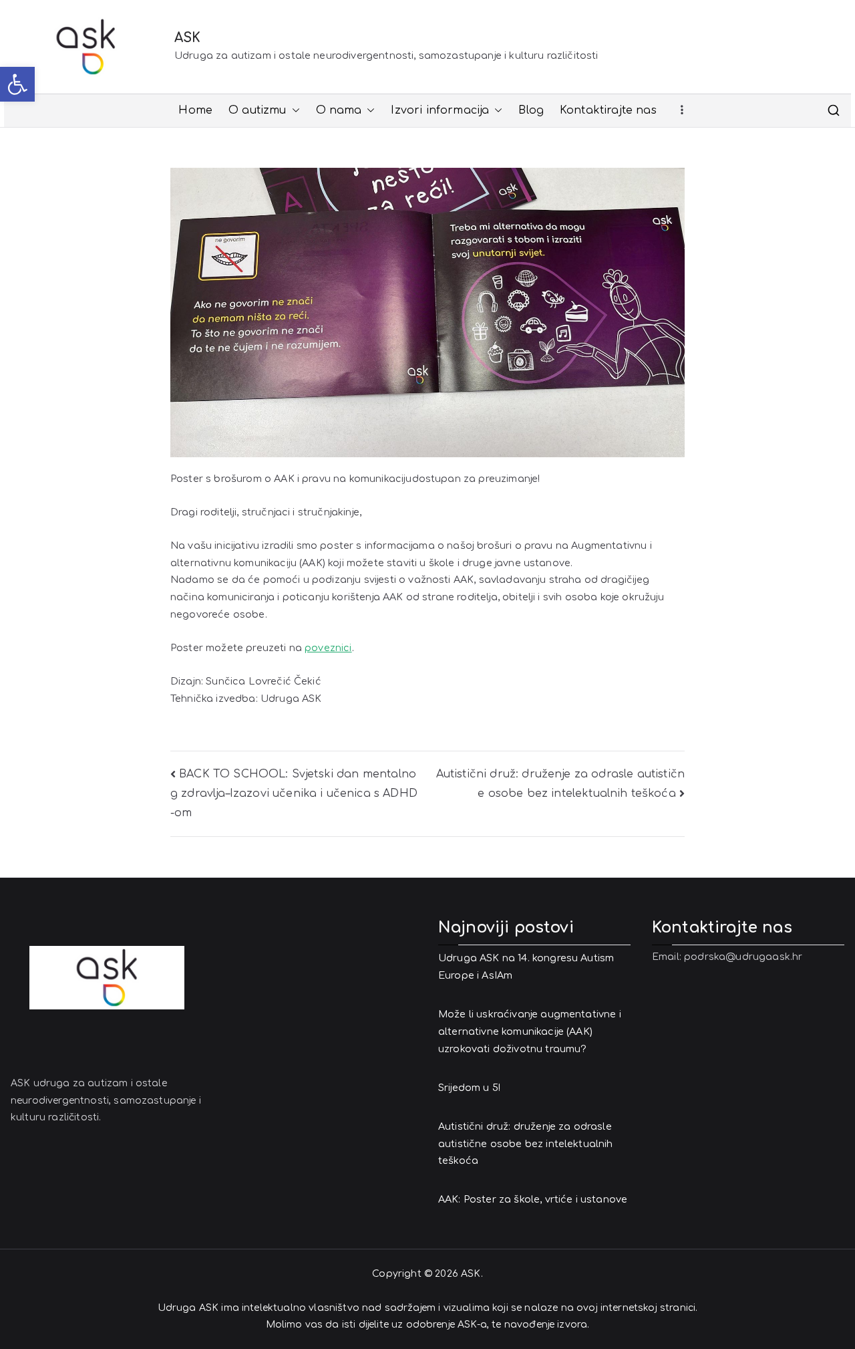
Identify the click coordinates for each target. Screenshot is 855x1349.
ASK (187, 38)
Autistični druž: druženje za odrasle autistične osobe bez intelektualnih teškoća (525, 1144)
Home (195, 110)
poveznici (328, 647)
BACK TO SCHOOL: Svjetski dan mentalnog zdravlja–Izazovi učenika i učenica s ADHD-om (293, 793)
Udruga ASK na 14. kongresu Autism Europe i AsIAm (526, 967)
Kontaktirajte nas (608, 110)
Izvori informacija (440, 110)
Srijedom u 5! (469, 1087)
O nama (339, 110)
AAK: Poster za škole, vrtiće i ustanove (532, 1199)
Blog (531, 110)
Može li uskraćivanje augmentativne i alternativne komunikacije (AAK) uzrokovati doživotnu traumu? (529, 1031)
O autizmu (257, 110)
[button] (17, 84)
